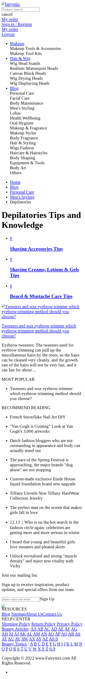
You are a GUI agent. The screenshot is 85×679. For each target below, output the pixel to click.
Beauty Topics (14, 643)
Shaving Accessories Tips (36, 248)
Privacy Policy (70, 623)
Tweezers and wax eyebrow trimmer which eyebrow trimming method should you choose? (39, 330)
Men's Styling (22, 197)
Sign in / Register (17, 24)
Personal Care (22, 192)
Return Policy (43, 623)
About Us (34, 613)
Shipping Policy (16, 623)
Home (15, 182)
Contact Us (52, 613)
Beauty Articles (15, 628)
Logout (8, 34)
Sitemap (18, 613)
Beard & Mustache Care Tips (41, 296)
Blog (14, 187)
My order (10, 19)
